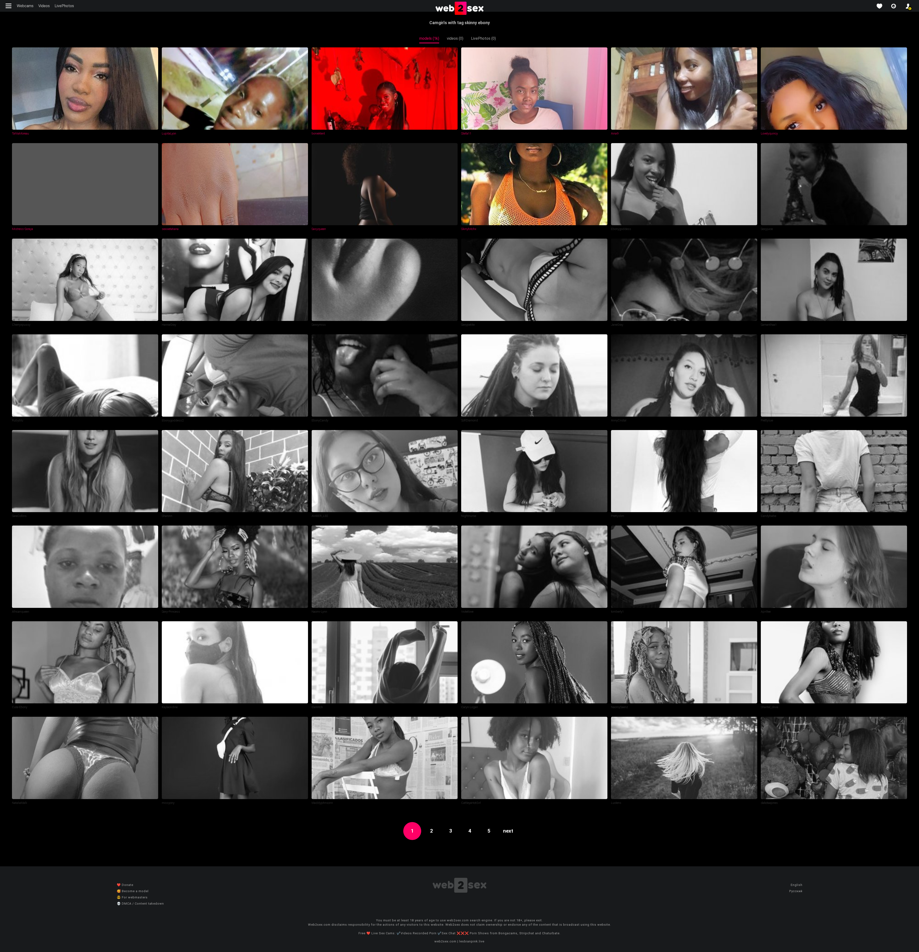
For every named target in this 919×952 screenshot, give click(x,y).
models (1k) (429, 38)
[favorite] (879, 6)
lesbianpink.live (471, 941)
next (508, 831)
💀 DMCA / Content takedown (140, 903)
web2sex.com (445, 941)
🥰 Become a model (133, 891)
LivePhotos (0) (483, 38)
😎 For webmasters (132, 897)
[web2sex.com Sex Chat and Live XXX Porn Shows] (459, 9)
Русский (795, 891)
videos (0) (455, 38)
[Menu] (9, 5)
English (796, 885)
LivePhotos (64, 6)
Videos (44, 6)
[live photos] (893, 6)
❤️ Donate (125, 885)
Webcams (25, 6)
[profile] (908, 6)
